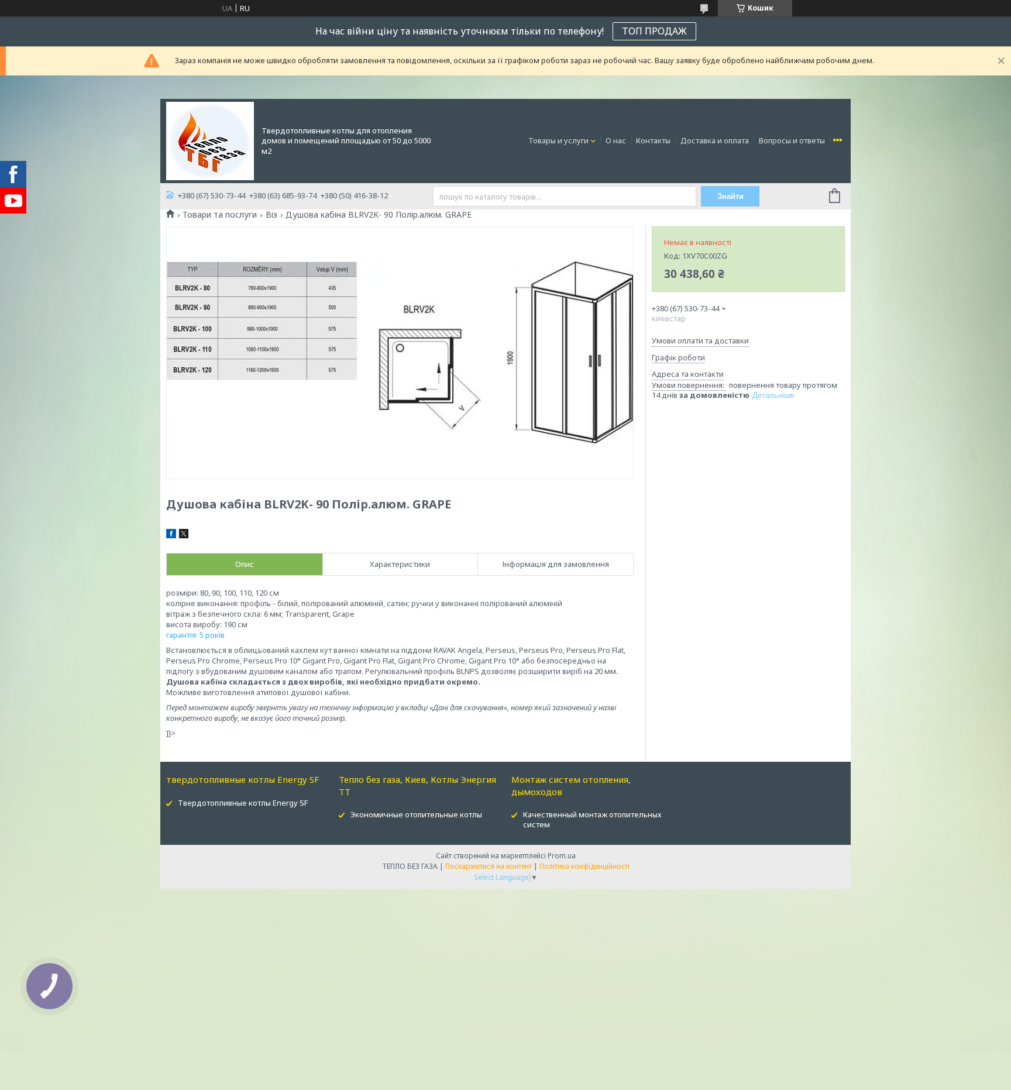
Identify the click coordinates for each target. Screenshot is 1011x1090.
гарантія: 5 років (195, 635)
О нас (616, 140)
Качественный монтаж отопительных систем (592, 819)
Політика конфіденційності (584, 866)
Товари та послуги (220, 214)
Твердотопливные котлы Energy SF (243, 802)
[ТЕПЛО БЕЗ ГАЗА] (210, 140)
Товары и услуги (558, 140)
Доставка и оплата (714, 140)
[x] (183, 535)
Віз (271, 214)
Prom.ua (562, 856)
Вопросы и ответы (792, 140)
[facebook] (171, 535)
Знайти (730, 196)
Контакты (653, 140)
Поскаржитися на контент (488, 866)
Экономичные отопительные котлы (416, 814)
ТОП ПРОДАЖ (654, 31)
